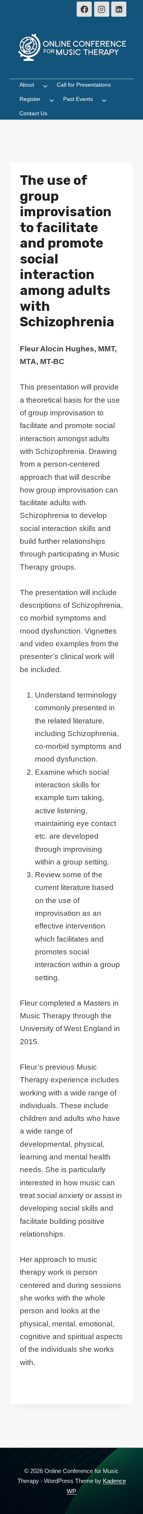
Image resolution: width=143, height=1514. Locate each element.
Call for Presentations (84, 84)
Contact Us (33, 113)
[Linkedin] (118, 9)
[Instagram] (101, 9)
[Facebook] (84, 9)
